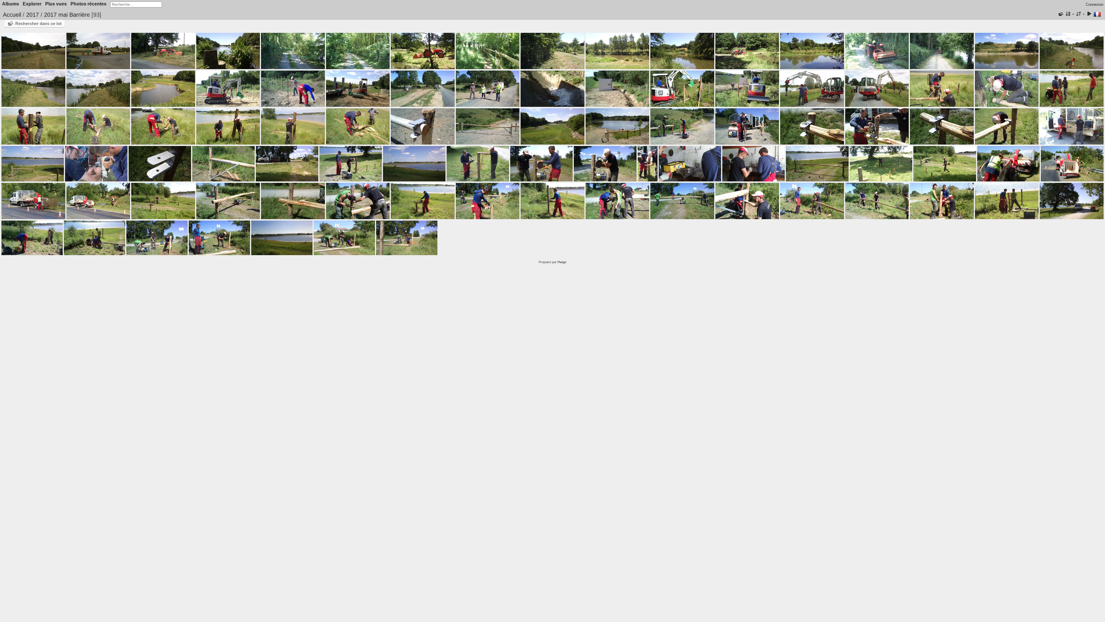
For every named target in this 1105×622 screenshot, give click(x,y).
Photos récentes (88, 3)
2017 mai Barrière (67, 15)
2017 (32, 15)
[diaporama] (1089, 14)
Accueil (12, 15)
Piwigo (561, 262)
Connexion (1094, 4)
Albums (10, 3)
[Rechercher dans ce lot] (1060, 14)
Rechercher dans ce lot (38, 23)
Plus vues (56, 3)
